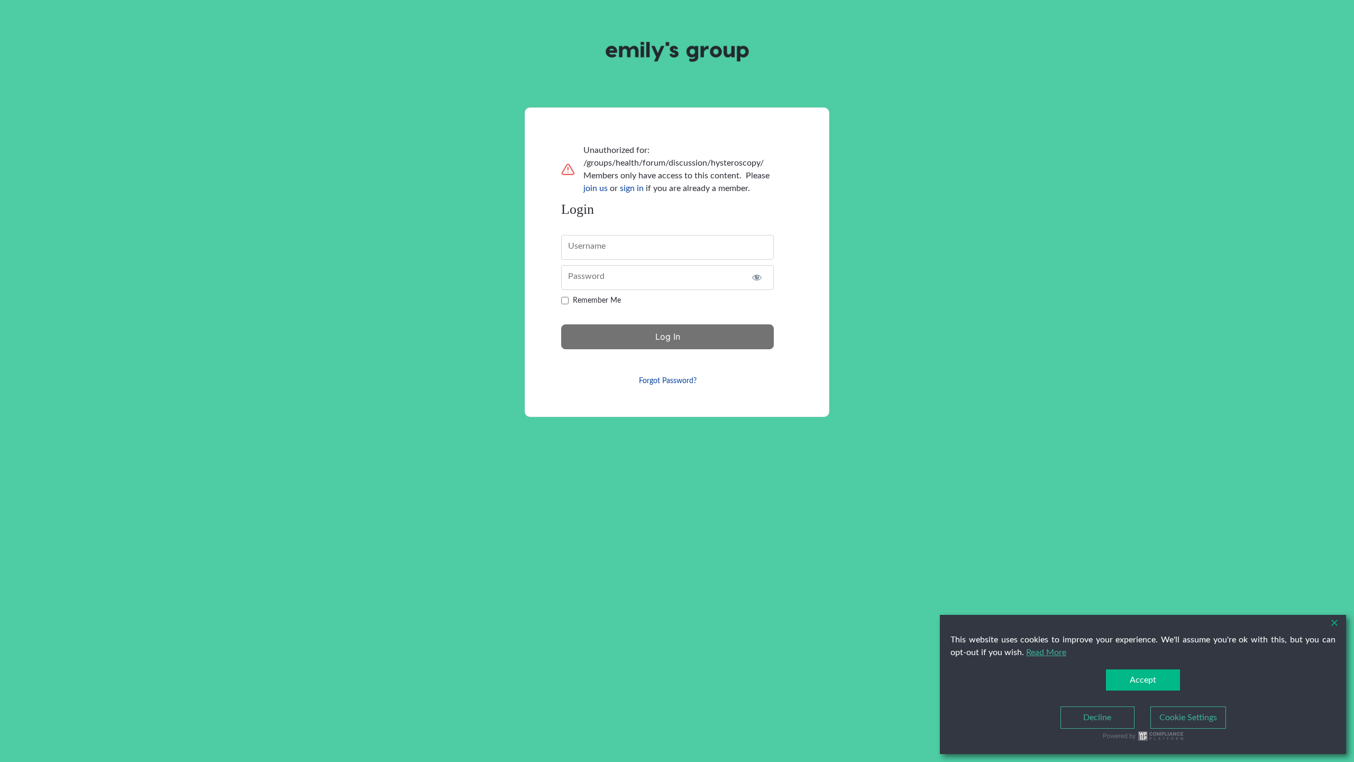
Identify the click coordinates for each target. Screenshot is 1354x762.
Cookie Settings (1188, 717)
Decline (1097, 717)
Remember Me (597, 300)
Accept (1143, 680)
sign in (632, 188)
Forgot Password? (668, 381)
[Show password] (756, 277)
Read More (1046, 652)
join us (595, 188)
